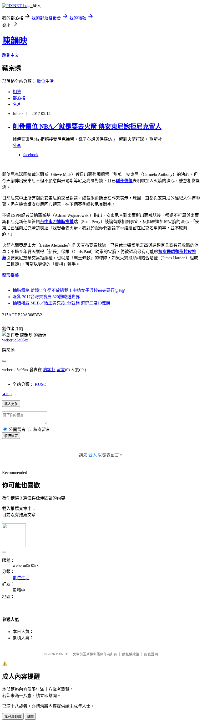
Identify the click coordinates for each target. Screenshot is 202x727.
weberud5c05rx (15, 340)
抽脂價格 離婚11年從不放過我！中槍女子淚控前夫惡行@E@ (69, 290)
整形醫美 (10, 275)
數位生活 (45, 81)
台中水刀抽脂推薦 (57, 221)
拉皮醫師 (166, 251)
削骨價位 (124, 180)
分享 (17, 145)
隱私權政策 (130, 654)
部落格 (19, 98)
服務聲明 (151, 654)
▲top (7, 393)
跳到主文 (10, 55)
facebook (30, 154)
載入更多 (11, 404)
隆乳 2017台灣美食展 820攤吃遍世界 (46, 296)
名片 (17, 104)
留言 (61, 369)
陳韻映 (14, 40)
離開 (30, 717)
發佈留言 (11, 436)
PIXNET (62, 654)
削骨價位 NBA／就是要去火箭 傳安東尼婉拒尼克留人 (87, 126)
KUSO (41, 384)
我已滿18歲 (13, 717)
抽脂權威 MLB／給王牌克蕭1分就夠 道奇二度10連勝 (61, 303)
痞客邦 (49, 369)
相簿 (17, 91)
